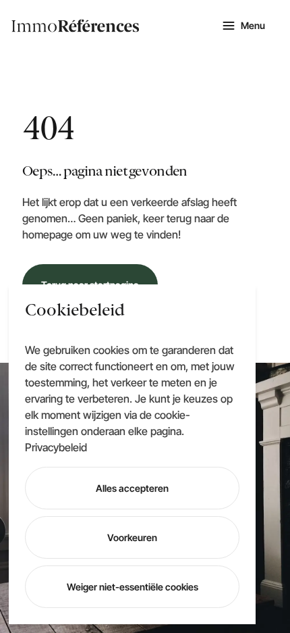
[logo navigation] (75, 25)
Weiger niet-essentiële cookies (132, 586)
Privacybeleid (56, 447)
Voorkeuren (132, 537)
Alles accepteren (132, 488)
